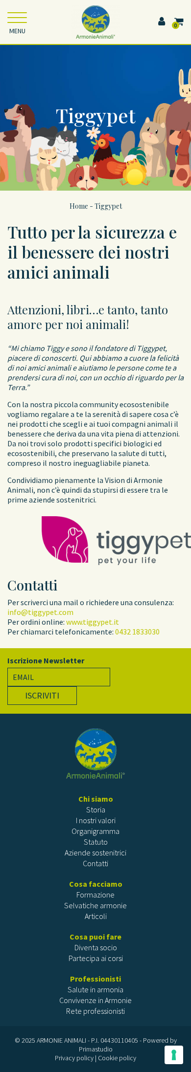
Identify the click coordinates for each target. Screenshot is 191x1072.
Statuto (96, 842)
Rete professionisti (95, 1011)
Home (79, 206)
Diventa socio (95, 947)
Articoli (96, 916)
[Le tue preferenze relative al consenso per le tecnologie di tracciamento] (174, 1055)
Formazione (95, 894)
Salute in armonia (95, 989)
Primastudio (96, 1049)
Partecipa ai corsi (96, 958)
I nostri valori (96, 820)
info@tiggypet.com (40, 612)
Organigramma (95, 831)
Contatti (95, 863)
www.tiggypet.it (92, 622)
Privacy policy (74, 1057)
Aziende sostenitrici (95, 852)
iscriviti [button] (42, 695)
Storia (95, 809)
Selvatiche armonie (95, 905)
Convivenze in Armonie (95, 1000)
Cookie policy (117, 1057)
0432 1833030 (137, 631)
